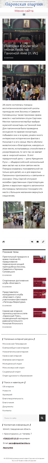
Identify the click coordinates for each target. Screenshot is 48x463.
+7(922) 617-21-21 (11, 438)
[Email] (37, 242)
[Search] (42, 418)
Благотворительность (12, 398)
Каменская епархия (12, 356)
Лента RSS (8, 448)
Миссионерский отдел (13, 367)
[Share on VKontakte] (32, 242)
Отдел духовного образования (17, 376)
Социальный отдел (11, 372)
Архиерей (7, 394)
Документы (7, 406)
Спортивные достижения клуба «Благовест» (15, 281)
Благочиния (8, 402)
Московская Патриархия (14, 344)
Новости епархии (22, 41)
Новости (9, 41)
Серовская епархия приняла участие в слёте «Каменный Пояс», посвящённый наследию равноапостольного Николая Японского (15, 317)
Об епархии (8, 386)
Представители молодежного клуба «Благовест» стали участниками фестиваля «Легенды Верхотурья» (14, 297)
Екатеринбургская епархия (15, 348)
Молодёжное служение (39, 279)
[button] (24, 14)
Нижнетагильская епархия (15, 352)
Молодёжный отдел (12, 364)
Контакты (6, 410)
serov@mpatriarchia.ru (19, 443)
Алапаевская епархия (13, 360)
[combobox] (20, 418)
